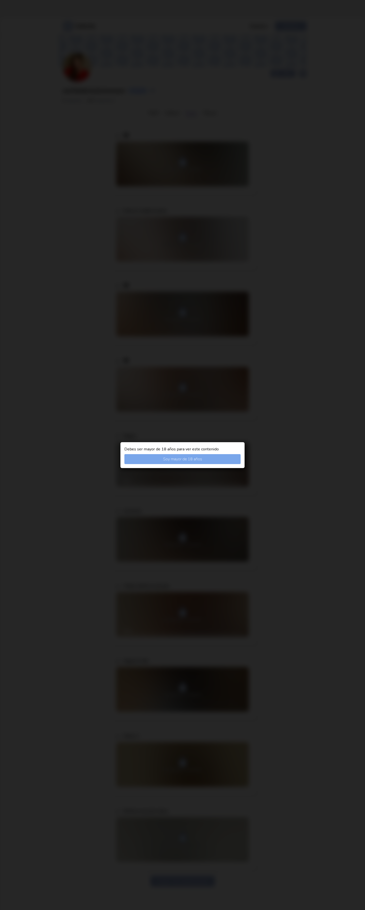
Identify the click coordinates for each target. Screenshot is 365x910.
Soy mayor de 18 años (182, 459)
